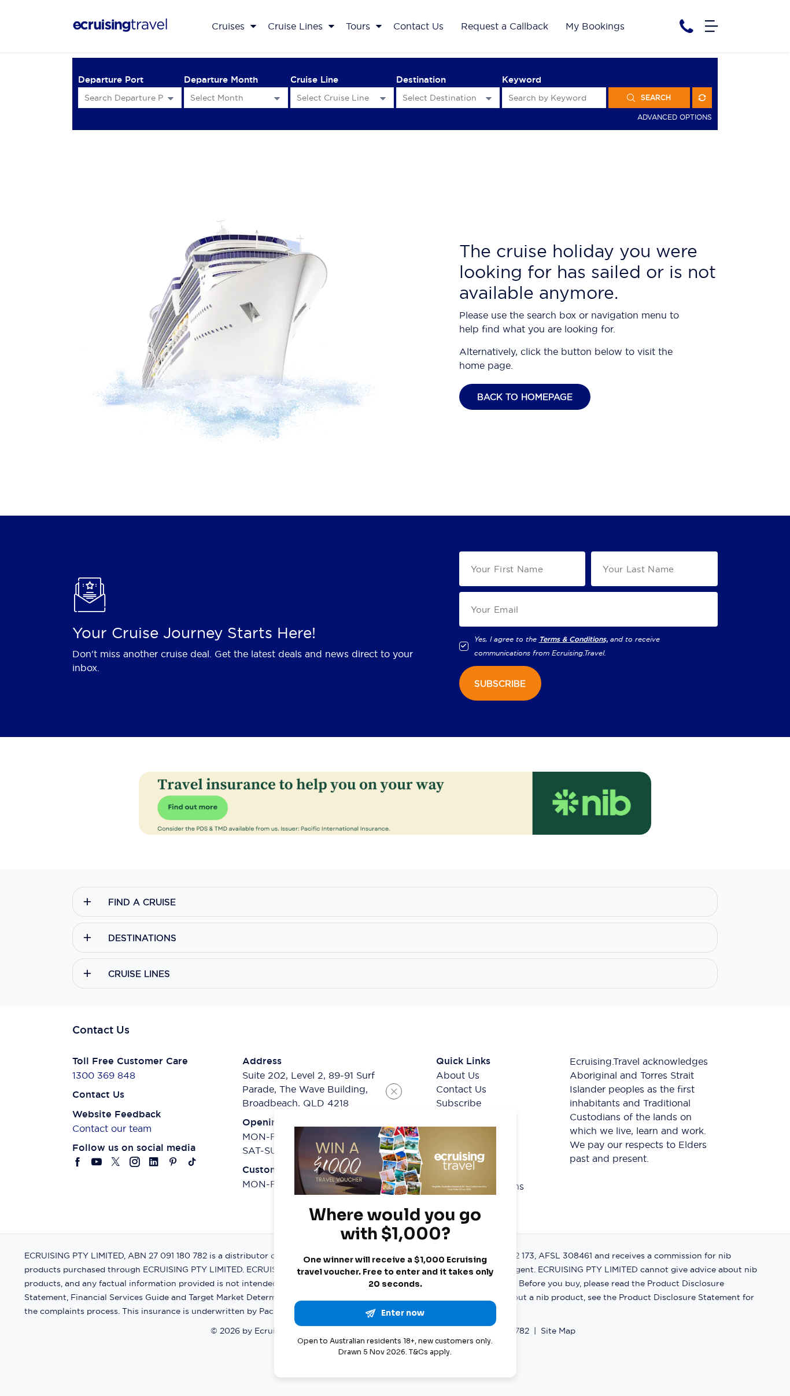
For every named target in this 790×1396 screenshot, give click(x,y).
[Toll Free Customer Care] (686, 26)
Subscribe (458, 1103)
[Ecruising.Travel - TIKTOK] (192, 1162)
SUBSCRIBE (500, 683)
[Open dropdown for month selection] (277, 98)
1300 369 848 (103, 1075)
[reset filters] (702, 97)
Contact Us (461, 1089)
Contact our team (112, 1128)
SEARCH (656, 97)
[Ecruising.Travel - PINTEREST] (173, 1162)
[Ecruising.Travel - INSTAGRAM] (135, 1162)
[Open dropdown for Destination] (488, 98)
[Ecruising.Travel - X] (115, 1162)
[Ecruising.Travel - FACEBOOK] (77, 1162)
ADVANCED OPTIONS (674, 117)
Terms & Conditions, (573, 639)
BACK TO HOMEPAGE (525, 396)
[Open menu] (711, 26)
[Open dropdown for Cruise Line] (383, 98)
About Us (457, 1075)
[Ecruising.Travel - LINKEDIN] (154, 1162)
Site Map (558, 1330)
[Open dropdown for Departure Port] (170, 98)
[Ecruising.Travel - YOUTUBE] (96, 1162)
